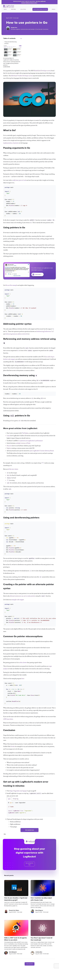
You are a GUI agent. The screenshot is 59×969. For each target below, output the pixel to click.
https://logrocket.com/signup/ (18, 791)
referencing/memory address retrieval (16, 334)
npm (9, 799)
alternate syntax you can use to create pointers (22, 596)
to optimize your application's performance (31, 441)
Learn (8, 436)
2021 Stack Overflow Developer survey (21, 76)
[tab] (9, 798)
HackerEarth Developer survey (42, 71)
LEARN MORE (6, 66)
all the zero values (13, 469)
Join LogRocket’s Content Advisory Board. (42, 451)
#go (5, 834)
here (23, 679)
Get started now (29, 830)
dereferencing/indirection (43, 331)
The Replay (25, 433)
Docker (13, 746)
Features (13, 9)
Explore (9, 448)
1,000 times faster (8, 719)
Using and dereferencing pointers (10, 42)
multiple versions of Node (23, 443)
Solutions (23, 9)
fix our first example (11, 285)
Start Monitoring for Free (40, 9)
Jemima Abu (38, 952)
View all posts (29, 963)
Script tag (15, 799)
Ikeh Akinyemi (13, 952)
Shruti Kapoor (39, 910)
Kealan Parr (14, 27)
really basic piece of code (19, 180)
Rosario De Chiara (14, 910)
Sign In (53, 9)
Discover (9, 446)
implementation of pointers (11, 143)
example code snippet (18, 600)
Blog (5, 9)
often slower (23, 662)
